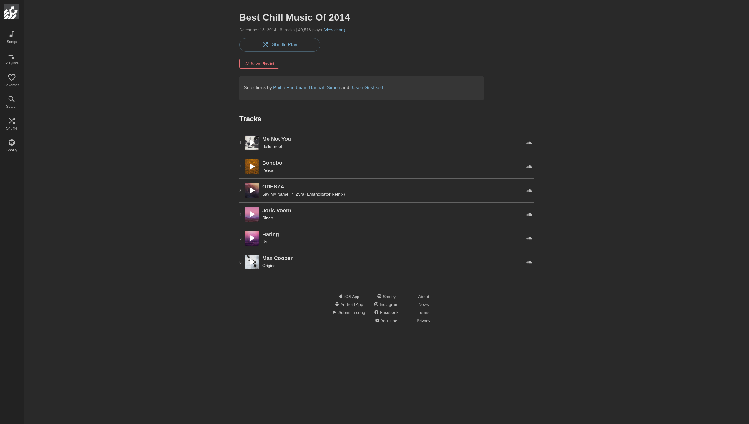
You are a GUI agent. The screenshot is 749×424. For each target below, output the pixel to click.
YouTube (389, 320)
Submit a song (351, 312)
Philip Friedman (289, 87)
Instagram (389, 304)
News (423, 304)
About (423, 296)
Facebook (389, 312)
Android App (352, 304)
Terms (423, 312)
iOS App (351, 296)
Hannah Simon (324, 87)
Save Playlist (262, 63)
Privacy (423, 320)
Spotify (389, 296)
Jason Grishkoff (367, 87)
